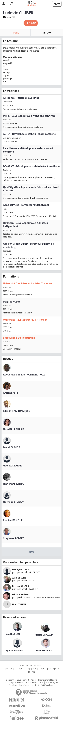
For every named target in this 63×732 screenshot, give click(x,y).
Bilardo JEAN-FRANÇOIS (16, 411)
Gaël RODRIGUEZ (12, 465)
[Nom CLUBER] (7, 604)
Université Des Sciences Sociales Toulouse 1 (28, 283)
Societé (54, 680)
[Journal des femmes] (16, 700)
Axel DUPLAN (13, 634)
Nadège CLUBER (20, 569)
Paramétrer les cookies (34, 683)
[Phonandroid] (46, 718)
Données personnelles (14, 683)
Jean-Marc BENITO (13, 483)
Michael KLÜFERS (21, 594)
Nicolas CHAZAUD (44, 634)
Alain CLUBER (19, 577)
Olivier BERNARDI (43, 650)
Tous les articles (15, 685)
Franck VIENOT (11, 447)
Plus (31, 551)
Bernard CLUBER (20, 586)
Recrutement (44, 680)
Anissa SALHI (10, 392)
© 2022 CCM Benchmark (44, 685)
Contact (25, 680)
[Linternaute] (16, 705)
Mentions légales (52, 683)
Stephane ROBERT (13, 538)
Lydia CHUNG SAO (15, 650)
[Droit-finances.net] (46, 706)
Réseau (47, 32)
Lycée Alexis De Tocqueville (19, 337)
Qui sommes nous (13, 680)
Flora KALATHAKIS (13, 429)
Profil (15, 32)
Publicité (34, 680)
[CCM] (46, 700)
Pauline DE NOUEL (13, 520)
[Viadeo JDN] (46, 712)
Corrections (28, 685)
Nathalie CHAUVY (13, 502)
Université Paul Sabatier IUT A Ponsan (25, 319)
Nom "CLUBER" (20, 604)
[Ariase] (16, 718)
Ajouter (32, 22)
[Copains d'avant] (16, 712)
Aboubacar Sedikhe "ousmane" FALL (24, 374)
